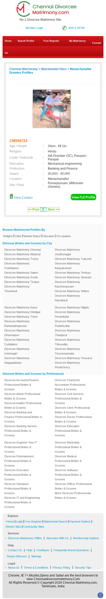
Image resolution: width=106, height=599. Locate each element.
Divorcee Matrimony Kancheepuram (67, 284)
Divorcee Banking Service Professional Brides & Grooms (20, 431)
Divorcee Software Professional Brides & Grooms (68, 475)
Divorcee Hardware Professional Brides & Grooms (17, 488)
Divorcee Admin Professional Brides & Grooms (22, 396)
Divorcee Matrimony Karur (20, 307)
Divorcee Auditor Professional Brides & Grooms (22, 405)
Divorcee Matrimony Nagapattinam (17, 360)
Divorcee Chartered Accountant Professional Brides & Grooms (70, 385)
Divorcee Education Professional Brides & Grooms (68, 431)
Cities (18, 236)
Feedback (43, 550)
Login (19, 521)
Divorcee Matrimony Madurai (22, 254)
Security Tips (83, 567)
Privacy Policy (61, 567)
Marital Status (31, 236)
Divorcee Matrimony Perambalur (67, 314)
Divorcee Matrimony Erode (21, 277)
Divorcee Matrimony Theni (20, 316)
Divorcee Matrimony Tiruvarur (73, 358)
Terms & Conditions (36, 567)
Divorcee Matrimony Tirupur (21, 281)
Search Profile (26, 41)
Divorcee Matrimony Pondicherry (67, 365)
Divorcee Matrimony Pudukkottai (67, 323)
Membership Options (86, 538)
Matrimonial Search (55, 521)
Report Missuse (17, 556)
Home (8, 41)
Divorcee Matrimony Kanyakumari (67, 266)
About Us (14, 567)
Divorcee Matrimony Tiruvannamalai (67, 351)
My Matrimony (77, 41)
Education (48, 236)
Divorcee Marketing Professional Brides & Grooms (68, 447)
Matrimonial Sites (54, 69)
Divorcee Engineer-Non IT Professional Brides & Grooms (20, 447)
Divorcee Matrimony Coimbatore (17, 266)
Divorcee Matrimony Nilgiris (72, 307)
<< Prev (33, 209)
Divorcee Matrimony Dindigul (22, 312)
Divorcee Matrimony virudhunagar (67, 252)
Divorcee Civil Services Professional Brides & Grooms (69, 398)
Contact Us (53, 48)
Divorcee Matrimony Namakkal (67, 298)
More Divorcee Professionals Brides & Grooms (73, 495)
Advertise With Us (57, 538)
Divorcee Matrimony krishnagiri (17, 351)
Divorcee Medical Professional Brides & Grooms (68, 461)
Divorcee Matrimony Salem (21, 272)
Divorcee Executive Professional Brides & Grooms (17, 475)
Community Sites (33, 526)
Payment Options (80, 521)
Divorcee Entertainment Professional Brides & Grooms (19, 461)
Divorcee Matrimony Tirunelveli (17, 289)
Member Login (34, 27)
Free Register (51, 41)
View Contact (22, 197)
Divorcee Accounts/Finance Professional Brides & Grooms (21, 385)
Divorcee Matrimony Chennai (22, 249)
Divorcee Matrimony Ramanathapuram (17, 323)
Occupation (63, 236)
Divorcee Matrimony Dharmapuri (17, 333)
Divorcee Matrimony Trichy (21, 258)
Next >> (53, 209)
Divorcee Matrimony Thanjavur (67, 333)
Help (29, 550)
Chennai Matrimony (23, 69)
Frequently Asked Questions (71, 550)
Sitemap (36, 556)
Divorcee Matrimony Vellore (72, 291)
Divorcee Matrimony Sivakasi (73, 277)
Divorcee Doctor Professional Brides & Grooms (73, 419)
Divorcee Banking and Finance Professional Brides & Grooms (23, 417)
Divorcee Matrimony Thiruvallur (67, 342)
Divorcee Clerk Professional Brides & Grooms (72, 410)
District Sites (13, 526)
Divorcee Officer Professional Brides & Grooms (73, 486)
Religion (8, 236)
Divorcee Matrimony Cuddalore (17, 342)
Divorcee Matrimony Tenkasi (73, 272)
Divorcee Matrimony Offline (25, 538)
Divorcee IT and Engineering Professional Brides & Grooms (22, 502)
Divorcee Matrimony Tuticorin (73, 258)
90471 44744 (76, 27)
